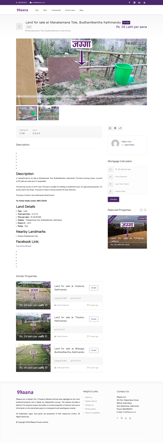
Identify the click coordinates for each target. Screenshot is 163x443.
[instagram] (134, 2)
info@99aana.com (38, 2)
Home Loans (70, 10)
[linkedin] (139, 2)
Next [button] (140, 74)
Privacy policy (90, 409)
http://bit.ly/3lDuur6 (23, 246)
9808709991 (130, 145)
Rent (45, 10)
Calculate (113, 199)
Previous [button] (22, 74)
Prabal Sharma (62, 336)
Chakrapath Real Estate (64, 368)
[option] (81, 71)
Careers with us (91, 401)
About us (88, 397)
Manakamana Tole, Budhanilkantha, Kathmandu (49, 31)
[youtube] (144, 2)
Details (93, 288)
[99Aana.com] (22, 10)
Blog (81, 10)
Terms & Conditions (92, 413)
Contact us (89, 405)
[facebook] (129, 2)
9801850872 (22, 2)
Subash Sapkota (62, 305)
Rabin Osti (126, 141)
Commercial (56, 10)
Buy (36, 10)
